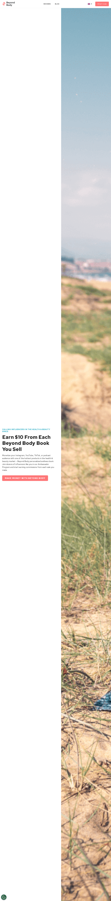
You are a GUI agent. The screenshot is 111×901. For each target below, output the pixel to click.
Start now (102, 4)
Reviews (47, 4)
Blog (57, 4)
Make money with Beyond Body (25, 478)
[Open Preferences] (4, 897)
